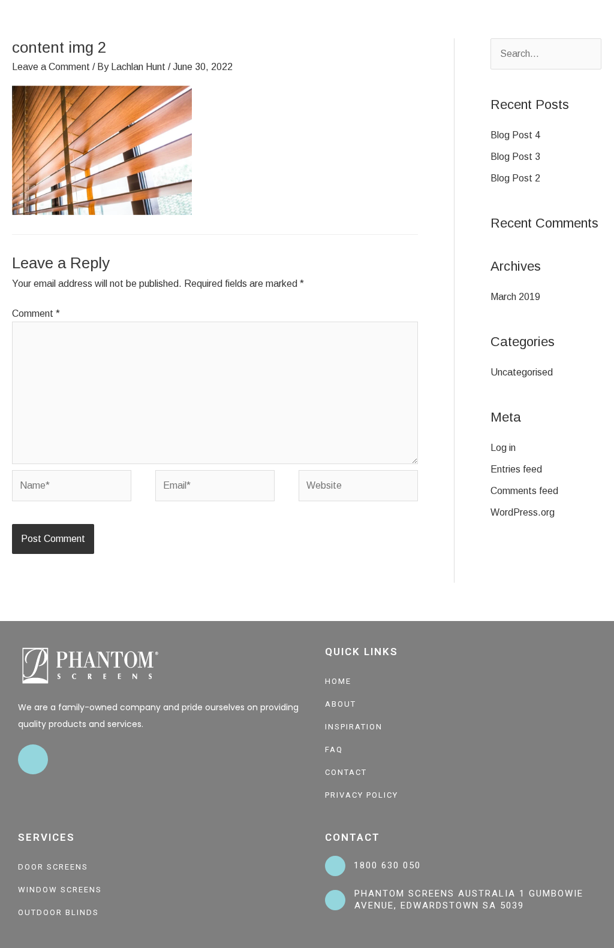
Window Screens (60, 889)
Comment (36, 313)
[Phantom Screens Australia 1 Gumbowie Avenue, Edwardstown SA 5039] (335, 900)
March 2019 (515, 297)
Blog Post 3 (515, 157)
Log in (503, 448)
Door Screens (53, 866)
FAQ (334, 749)
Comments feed (524, 491)
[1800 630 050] (335, 866)
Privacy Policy (361, 794)
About (340, 703)
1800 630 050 (387, 865)
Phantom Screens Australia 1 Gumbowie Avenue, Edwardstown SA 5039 (468, 899)
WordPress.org (522, 512)
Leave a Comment (51, 67)
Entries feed (516, 469)
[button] (599, 27)
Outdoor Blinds (58, 912)
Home (338, 681)
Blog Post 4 (515, 135)
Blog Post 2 (515, 178)
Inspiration (354, 726)
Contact (346, 772)
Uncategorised (521, 372)
